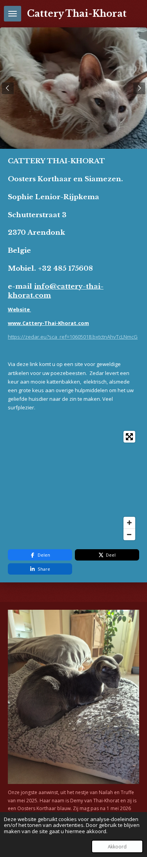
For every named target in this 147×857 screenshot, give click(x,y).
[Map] (73, 485)
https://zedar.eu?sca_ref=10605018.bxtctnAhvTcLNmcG (73, 336)
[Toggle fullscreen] (129, 437)
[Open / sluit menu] (12, 13)
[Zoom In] (129, 522)
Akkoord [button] (117, 846)
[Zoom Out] (129, 534)
